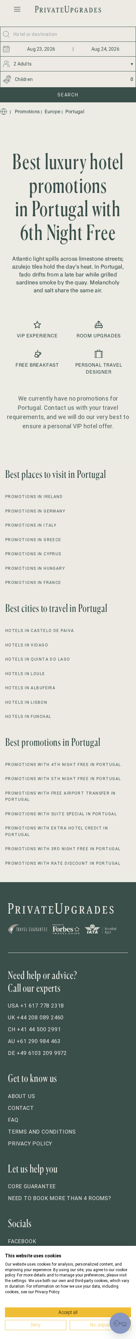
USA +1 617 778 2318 (36, 1006)
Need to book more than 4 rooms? (59, 1198)
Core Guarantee (32, 1186)
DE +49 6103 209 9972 (37, 1053)
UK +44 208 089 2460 (36, 1017)
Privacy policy (30, 1144)
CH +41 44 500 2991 (34, 1029)
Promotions (27, 112)
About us (21, 1096)
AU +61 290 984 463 (34, 1041)
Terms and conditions (42, 1132)
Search (67, 94)
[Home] (3, 111)
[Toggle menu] (17, 9)
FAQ (13, 1120)
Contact (21, 1108)
